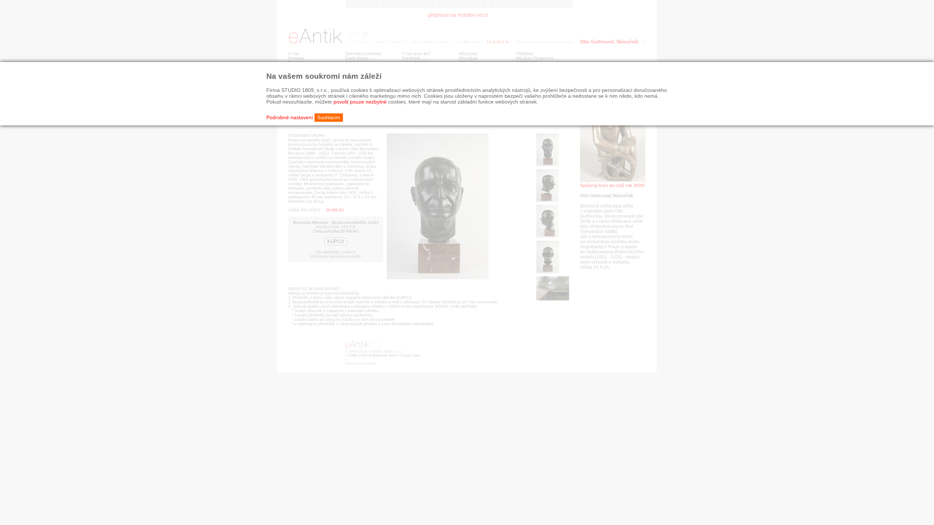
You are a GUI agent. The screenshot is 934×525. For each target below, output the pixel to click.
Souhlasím (328, 117)
